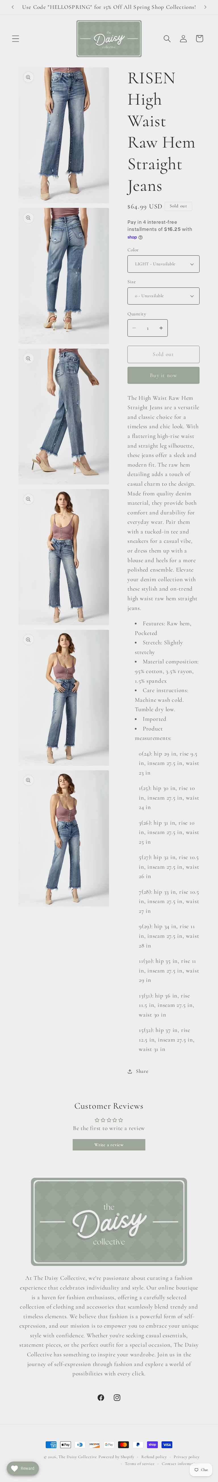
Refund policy (154, 1456)
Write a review (109, 1145)
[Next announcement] (205, 7)
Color (133, 250)
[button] (15, 38)
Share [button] (142, 1071)
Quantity (136, 314)
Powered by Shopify (116, 1456)
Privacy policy (187, 1456)
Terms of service (140, 1463)
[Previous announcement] (12, 7)
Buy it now (163, 375)
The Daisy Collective (77, 1456)
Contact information (181, 1463)
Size (131, 282)
